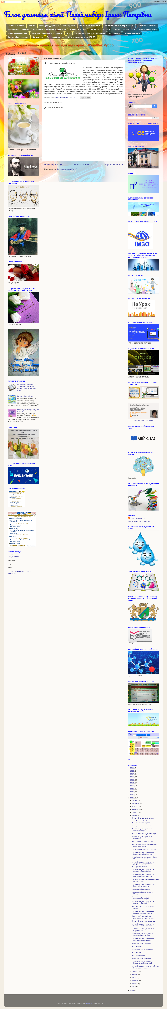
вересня (135, 809)
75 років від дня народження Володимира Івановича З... (142, 962)
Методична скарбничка (18, 29)
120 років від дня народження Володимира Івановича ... (143, 870)
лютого (135, 983)
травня (135, 974)
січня (134, 986)
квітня (134, 977)
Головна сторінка (16, 26)
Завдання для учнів (148, 29)
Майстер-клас (69, 26)
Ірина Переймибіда (137, 518)
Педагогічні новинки (147, 26)
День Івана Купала (139, 955)
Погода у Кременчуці (16, 571)
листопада (136, 803)
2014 (132, 990)
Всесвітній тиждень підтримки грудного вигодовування (143, 819)
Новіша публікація (53, 164)
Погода (10, 554)
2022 (132, 780)
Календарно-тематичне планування (49, 29)
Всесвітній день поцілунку (141, 958)
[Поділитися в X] (86, 98)
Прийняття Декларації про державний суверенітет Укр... (143, 917)
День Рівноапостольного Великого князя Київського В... (144, 845)
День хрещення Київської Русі (143, 841)
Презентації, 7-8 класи (100, 29)
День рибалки (137, 946)
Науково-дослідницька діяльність (47, 33)
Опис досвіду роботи (49, 26)
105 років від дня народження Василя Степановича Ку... (143, 885)
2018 (132, 792)
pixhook (89, 1003)
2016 (132, 798)
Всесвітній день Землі (25, 396)
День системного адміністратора (144, 834)
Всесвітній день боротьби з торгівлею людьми (142, 830)
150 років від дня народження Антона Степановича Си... (143, 939)
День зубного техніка (139, 867)
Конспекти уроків (78, 29)
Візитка (32, 26)
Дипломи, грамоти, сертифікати (119, 26)
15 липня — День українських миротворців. (143, 929)
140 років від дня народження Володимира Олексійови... (143, 925)
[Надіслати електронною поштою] (81, 98)
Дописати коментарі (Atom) (67, 169)
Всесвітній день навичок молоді (143, 921)
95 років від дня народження (142, 949)
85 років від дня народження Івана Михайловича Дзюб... (144, 858)
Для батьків (114, 33)
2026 (132, 768)
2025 (132, 771)
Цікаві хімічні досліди (17, 33)
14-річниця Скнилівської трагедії (144, 849)
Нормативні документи (89, 26)
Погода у (13, 556)
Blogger (106, 1003)
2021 (132, 783)
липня (134, 815)
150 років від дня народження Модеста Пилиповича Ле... (143, 875)
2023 (132, 777)
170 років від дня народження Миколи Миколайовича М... (143, 912)
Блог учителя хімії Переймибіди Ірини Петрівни (77, 14)
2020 (132, 786)
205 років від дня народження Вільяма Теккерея (143, 902)
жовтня (135, 806)
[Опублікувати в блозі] (83, 98)
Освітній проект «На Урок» (143, 420)
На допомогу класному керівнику (90, 33)
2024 (132, 774)
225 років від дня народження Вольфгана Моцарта (143, 898)
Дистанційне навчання (18, 37)
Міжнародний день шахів (141, 889)
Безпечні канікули (132, 33)
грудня (135, 800)
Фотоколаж (38, 37)
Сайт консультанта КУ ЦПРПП (81, 37)
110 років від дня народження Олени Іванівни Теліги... (145, 880)
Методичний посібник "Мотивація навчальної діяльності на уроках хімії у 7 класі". (28, 387)
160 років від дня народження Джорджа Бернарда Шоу (143, 863)
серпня (135, 812)
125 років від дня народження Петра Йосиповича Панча (145, 967)
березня (135, 981)
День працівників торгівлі (141, 823)
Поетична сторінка (55, 37)
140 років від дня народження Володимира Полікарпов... (143, 853)
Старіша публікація (113, 164)
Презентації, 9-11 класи (124, 29)
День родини (136, 952)
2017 (132, 795)
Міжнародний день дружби (142, 826)
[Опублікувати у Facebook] (88, 98)
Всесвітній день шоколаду (141, 943)
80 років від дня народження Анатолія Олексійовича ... (142, 934)
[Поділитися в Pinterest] (90, 98)
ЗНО (68, 33)
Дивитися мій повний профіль (139, 521)
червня (135, 972)
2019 (132, 789)
